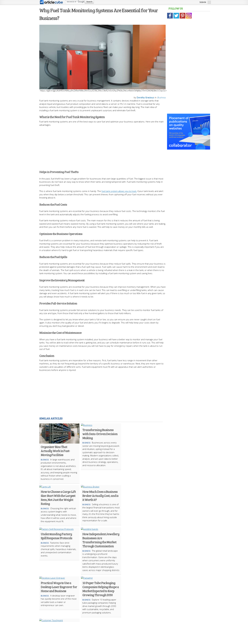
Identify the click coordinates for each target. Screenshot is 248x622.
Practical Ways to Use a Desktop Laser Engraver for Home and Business (59, 587)
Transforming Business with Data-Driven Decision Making (100, 434)
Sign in (202, 2)
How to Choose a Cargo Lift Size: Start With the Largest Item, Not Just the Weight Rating (58, 497)
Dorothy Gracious (145, 97)
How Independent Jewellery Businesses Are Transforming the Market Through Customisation (100, 540)
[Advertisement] (102, 146)
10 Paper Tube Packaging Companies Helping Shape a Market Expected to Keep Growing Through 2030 (100, 589)
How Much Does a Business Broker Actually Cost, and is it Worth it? (100, 495)
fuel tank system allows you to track (119, 191)
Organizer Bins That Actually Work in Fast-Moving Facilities (55, 451)
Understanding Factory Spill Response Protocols (56, 536)
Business (161, 97)
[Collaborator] (188, 148)
